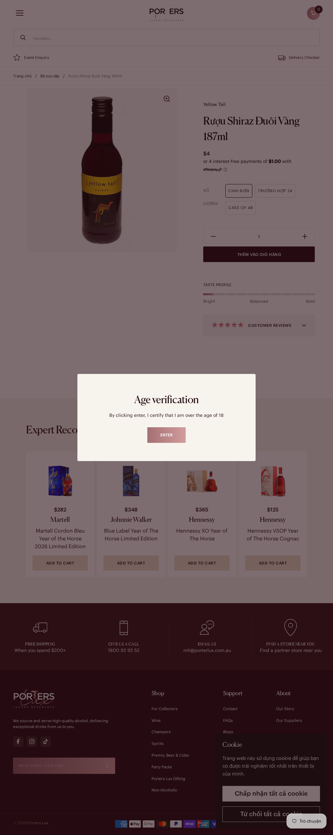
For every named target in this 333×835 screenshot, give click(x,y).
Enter (166, 434)
